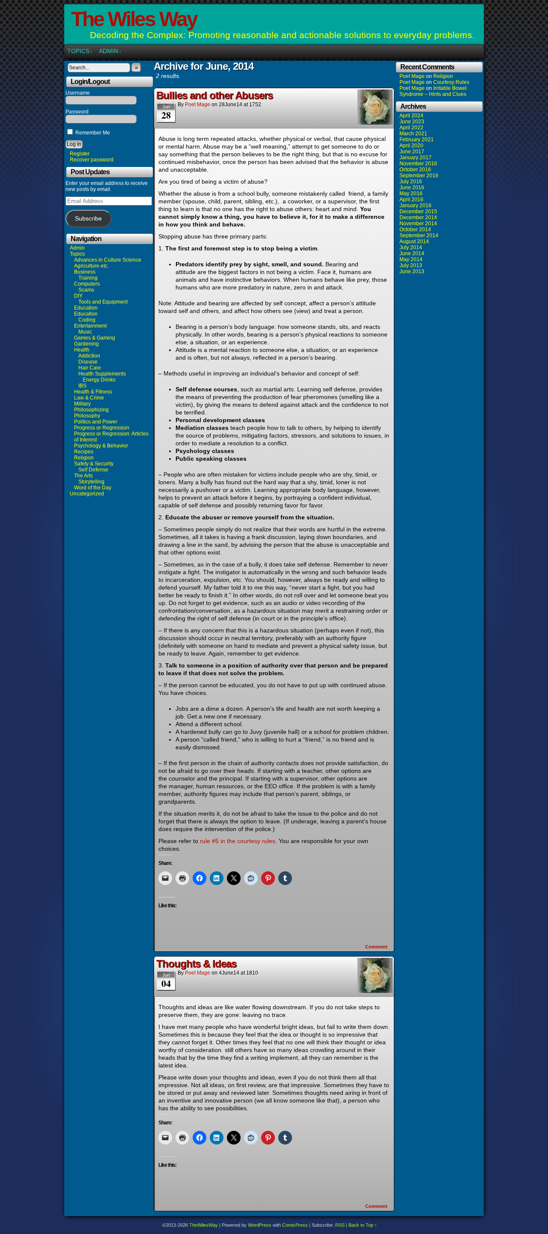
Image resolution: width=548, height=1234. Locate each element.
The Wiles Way (134, 19)
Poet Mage (197, 104)
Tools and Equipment (103, 302)
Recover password (91, 160)
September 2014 (418, 235)
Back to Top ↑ (362, 1225)
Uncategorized (87, 494)
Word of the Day (92, 488)
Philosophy (87, 416)
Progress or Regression (101, 428)
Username (78, 93)
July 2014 (410, 247)
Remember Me (92, 133)
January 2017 (415, 158)
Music (85, 332)
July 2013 (410, 265)
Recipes (83, 452)
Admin (110, 51)
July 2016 (410, 182)
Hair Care (89, 368)
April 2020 (411, 146)
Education (86, 308)
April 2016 (411, 200)
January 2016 (415, 206)
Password (77, 112)
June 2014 (411, 253)
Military (82, 404)
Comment (377, 946)
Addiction (89, 356)
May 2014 (411, 259)
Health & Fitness (93, 392)
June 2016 (411, 188)
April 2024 (411, 116)
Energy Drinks (99, 380)
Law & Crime (89, 398)
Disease (88, 362)
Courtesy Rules (451, 82)
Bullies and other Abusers (214, 95)
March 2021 (413, 134)
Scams (86, 290)
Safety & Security (93, 464)
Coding (86, 320)
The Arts (83, 476)
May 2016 (411, 194)
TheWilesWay (203, 1225)
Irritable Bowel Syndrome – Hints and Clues (433, 91)
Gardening (86, 344)
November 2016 (418, 164)
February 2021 (416, 140)
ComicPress (295, 1225)
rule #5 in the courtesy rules (237, 841)
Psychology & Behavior (101, 446)
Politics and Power (95, 422)
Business (84, 272)
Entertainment (90, 326)
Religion (84, 458)
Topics (80, 51)
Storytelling (91, 482)
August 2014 (414, 241)
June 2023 (411, 122)
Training (88, 278)
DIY (78, 296)
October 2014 (415, 229)
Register (79, 154)
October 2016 (415, 170)
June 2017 (411, 152)
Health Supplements (102, 374)
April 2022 (411, 128)
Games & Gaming (94, 338)
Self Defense (93, 470)
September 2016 (418, 176)
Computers (87, 284)
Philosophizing (91, 410)
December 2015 (418, 212)
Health (81, 350)
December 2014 (418, 218)
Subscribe (88, 218)
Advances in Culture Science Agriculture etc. (107, 263)
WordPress (259, 1225)
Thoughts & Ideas (196, 963)
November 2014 (418, 224)
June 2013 (411, 271)
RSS (340, 1225)
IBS (82, 386)
